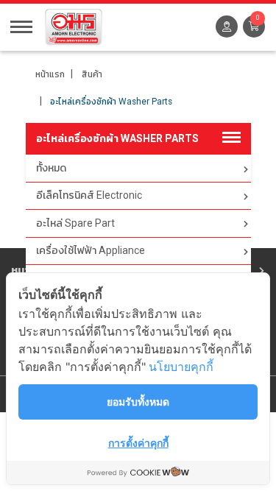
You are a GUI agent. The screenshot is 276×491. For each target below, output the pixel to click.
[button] (254, 26)
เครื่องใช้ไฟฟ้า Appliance (90, 250)
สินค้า (92, 74)
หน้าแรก (50, 74)
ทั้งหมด (51, 168)
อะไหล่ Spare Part (75, 223)
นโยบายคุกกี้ (181, 366)
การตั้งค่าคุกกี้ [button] (138, 443)
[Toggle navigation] (21, 26)
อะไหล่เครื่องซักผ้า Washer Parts (111, 101)
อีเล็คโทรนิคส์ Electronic (89, 195)
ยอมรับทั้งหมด (138, 401)
